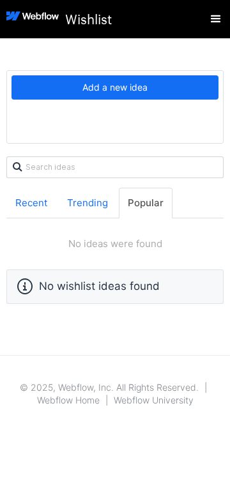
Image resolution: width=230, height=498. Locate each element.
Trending (87, 203)
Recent (31, 203)
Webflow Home (68, 400)
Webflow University (154, 400)
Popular (146, 203)
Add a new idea (115, 87)
